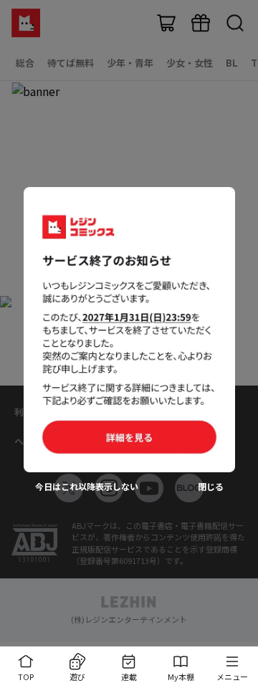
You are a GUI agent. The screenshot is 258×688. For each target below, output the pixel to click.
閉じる (211, 486)
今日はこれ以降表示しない (86, 486)
